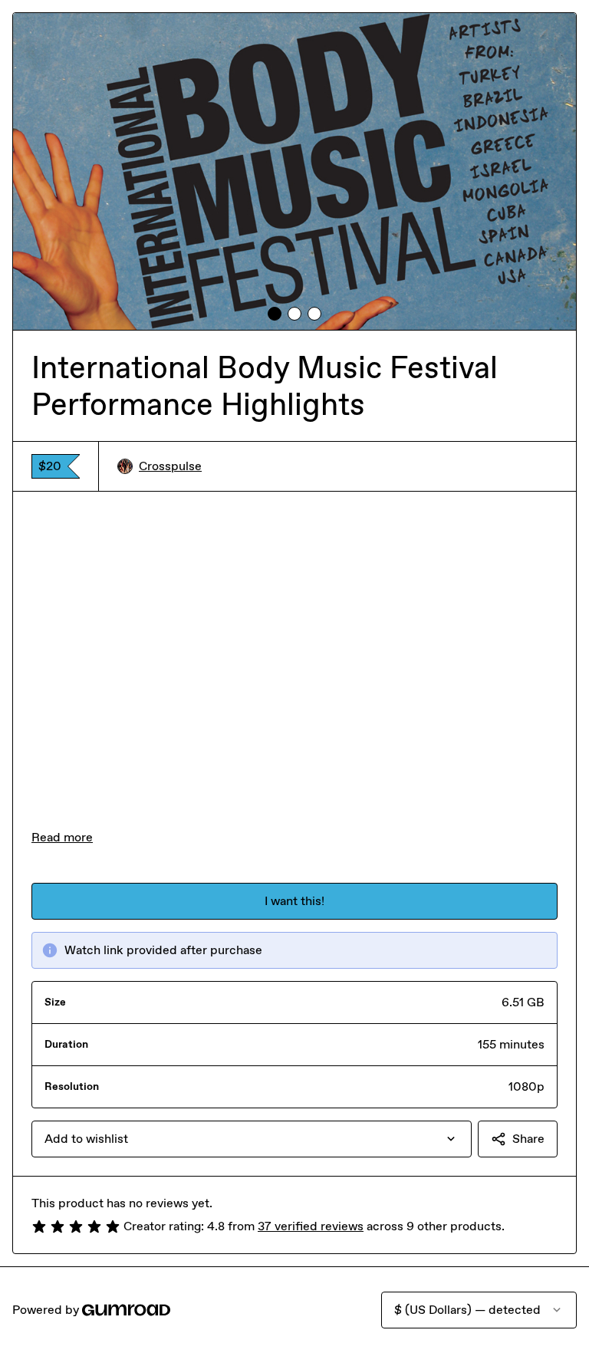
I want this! (294, 901)
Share (528, 1138)
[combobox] (251, 1139)
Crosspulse (170, 466)
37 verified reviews (311, 1226)
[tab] (274, 314)
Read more (62, 837)
